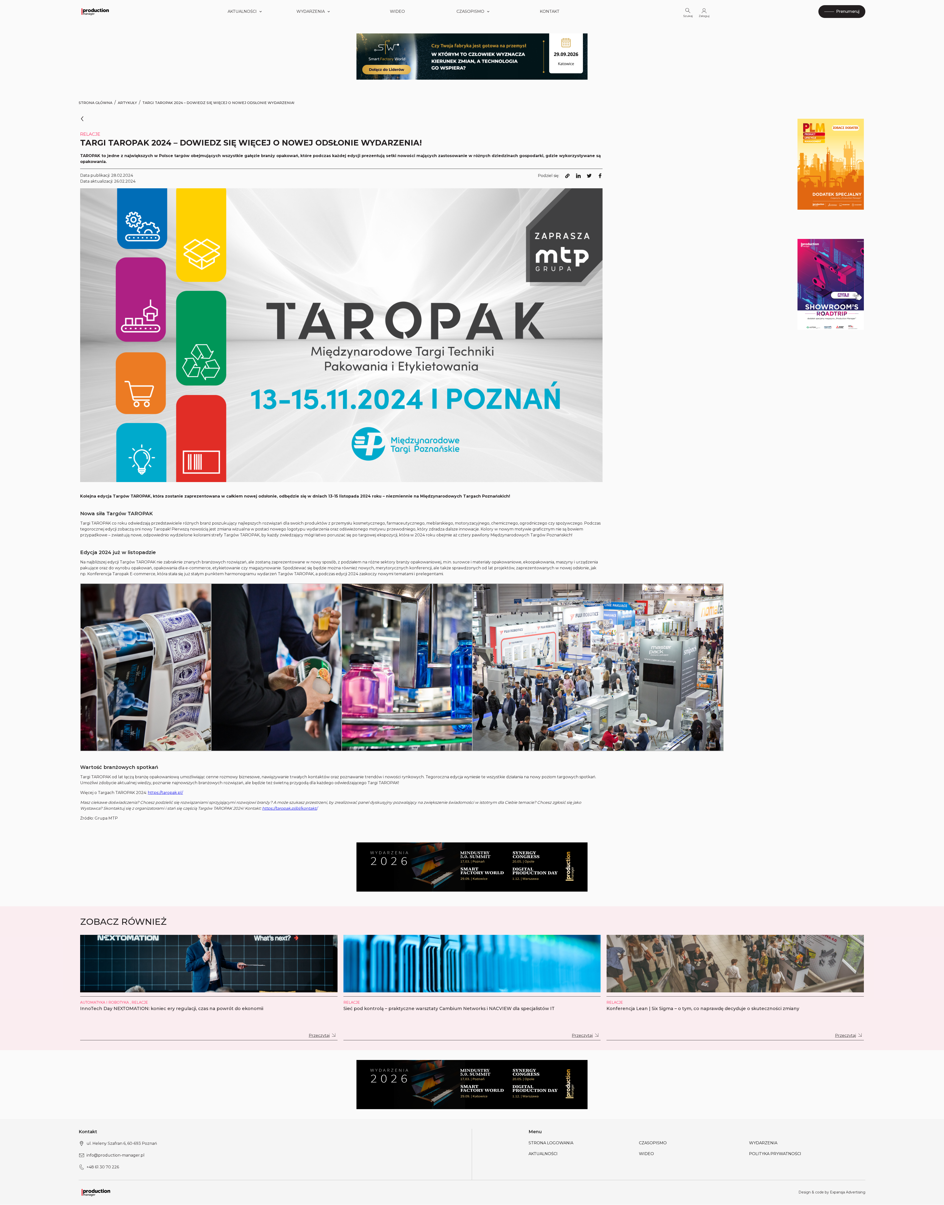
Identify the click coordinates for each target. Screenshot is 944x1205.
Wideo (397, 11)
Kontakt (550, 11)
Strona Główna (95, 103)
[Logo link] (95, 12)
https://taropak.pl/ (165, 792)
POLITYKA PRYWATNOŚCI (775, 1153)
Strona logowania (551, 1143)
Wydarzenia (763, 1143)
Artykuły (127, 103)
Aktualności (242, 11)
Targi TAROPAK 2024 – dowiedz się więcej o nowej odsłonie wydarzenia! (218, 103)
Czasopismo (470, 11)
